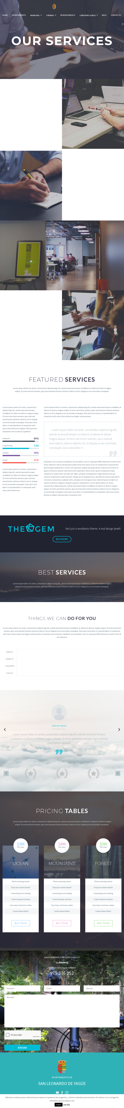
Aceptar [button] (58, 1105)
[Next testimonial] (119, 729)
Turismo (50, 15)
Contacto (116, 15)
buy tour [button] (21, 923)
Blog (104, 15)
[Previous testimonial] (5, 729)
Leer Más (66, 1104)
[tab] (10, 652)
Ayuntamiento (19, 15)
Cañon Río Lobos (88, 15)
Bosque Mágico (67, 15)
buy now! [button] (62, 539)
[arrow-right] (118, 773)
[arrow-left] (6, 773)
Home (5, 15)
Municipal (35, 15)
